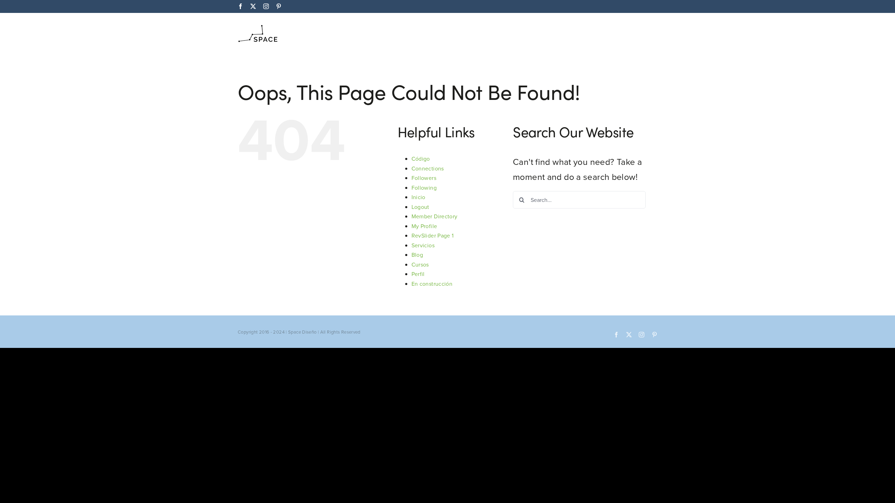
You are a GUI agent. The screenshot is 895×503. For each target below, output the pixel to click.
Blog (417, 254)
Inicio (418, 197)
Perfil (418, 274)
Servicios (423, 245)
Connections (427, 168)
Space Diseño (302, 332)
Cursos (420, 264)
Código (420, 158)
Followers (423, 178)
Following (424, 187)
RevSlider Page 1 (432, 235)
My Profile (424, 226)
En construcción (432, 283)
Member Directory (434, 216)
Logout (420, 207)
